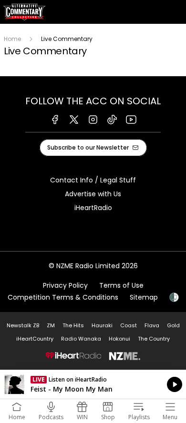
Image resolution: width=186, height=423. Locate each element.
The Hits (73, 325)
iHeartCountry (34, 338)
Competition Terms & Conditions (63, 297)
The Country (154, 338)
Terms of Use (121, 285)
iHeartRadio (93, 207)
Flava (152, 325)
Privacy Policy (65, 285)
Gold (173, 325)
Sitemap (144, 297)
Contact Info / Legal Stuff (93, 180)
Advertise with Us (93, 194)
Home (12, 39)
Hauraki (102, 325)
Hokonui (119, 338)
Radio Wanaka (81, 338)
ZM (51, 325)
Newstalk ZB (23, 325)
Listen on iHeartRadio (93, 384)
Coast (128, 325)
